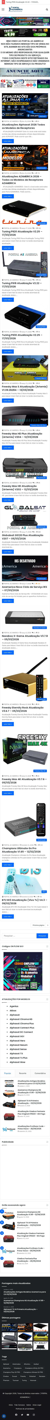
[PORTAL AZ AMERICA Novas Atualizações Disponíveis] (15, 9)
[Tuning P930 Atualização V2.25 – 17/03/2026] (25, 1336)
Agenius (14, 1006)
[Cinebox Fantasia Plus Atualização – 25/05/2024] (8, 1264)
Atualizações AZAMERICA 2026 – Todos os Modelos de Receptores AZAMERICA (22, 180)
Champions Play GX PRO (11, 1372)
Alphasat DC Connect (21, 1032)
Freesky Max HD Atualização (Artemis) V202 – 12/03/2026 (20, 487)
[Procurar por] (47, 10)
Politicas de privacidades (25, 1409)
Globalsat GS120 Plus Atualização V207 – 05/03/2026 (22, 537)
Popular (7, 1073)
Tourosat (16, 1380)
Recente (22, 1073)
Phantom (6, 1380)
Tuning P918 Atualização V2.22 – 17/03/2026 (23, 2)
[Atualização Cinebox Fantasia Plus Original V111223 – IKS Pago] (9, 1116)
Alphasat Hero (17, 1040)
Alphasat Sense (18, 1049)
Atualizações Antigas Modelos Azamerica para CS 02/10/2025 (32, 1082)
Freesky (23, 1376)
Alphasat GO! (17, 1036)
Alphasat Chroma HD (21, 1019)
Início (11, 1405)
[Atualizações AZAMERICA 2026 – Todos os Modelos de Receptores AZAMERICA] (25, 1327)
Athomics (27, 1364)
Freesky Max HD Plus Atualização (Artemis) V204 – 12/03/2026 (22, 435)
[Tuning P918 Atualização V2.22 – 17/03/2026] (9, 1336)
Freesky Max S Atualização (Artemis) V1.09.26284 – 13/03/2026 (25, 388)
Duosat (14, 1376)
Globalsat (32, 1376)
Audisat (36, 1364)
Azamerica (6, 1368)
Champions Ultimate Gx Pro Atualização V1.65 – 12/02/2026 (21, 850)
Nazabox (42, 1376)
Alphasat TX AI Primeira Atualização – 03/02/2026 (30, 1101)
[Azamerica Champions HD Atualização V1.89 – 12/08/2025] (9, 1093)
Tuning (24, 1380)
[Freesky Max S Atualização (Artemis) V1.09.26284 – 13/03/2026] (40, 1336)
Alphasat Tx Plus (18, 1057)
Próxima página (38, 925)
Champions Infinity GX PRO (34, 1368)
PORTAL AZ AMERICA (11, 121)
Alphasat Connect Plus (22, 1027)
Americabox (16, 1364)
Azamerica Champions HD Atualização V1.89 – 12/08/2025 (32, 1091)
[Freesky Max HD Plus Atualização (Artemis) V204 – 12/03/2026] (9, 1345)
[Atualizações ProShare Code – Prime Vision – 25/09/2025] (9, 1129)
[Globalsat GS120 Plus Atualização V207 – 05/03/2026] (40, 1346)
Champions (17, 1368)
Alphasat (15, 1014)
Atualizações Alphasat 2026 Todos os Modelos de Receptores (23, 126)
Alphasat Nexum (19, 1045)
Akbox (13, 1010)
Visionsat (33, 1380)
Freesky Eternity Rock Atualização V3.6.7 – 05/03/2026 (23, 709)
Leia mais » (8, 141)
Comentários (40, 1073)
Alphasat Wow (17, 1062)
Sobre (28, 1405)
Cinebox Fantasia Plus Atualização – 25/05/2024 (29, 1259)
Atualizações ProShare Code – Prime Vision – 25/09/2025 (31, 1127)
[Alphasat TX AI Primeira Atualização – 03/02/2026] (9, 1103)
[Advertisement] (25, 1172)
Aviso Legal (37, 1405)
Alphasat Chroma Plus (22, 1023)
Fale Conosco (19, 1405)
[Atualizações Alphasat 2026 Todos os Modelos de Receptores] (9, 1327)
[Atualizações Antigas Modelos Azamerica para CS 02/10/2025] (9, 1083)
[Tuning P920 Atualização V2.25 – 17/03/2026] (40, 1327)
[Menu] (3, 10)
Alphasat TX (16, 1053)
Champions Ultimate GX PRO (33, 1372)
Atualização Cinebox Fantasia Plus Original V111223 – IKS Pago (31, 1112)
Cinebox (6, 1376)
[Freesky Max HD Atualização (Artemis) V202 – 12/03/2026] (25, 1346)
